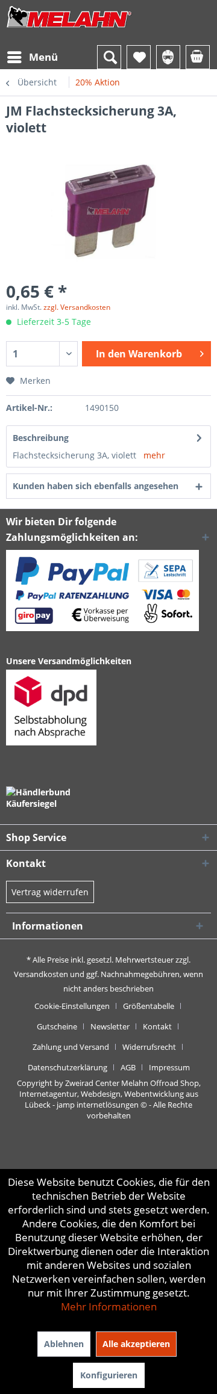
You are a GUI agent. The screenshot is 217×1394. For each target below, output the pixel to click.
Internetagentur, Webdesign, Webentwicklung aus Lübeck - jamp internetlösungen (108, 1099)
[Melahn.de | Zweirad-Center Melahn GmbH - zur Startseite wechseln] (69, 28)
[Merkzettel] (139, 57)
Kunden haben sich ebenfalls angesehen (95, 486)
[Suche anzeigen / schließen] (109, 57)
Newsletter (110, 1026)
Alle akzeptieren (136, 1343)
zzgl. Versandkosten (76, 307)
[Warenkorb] (198, 57)
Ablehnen (64, 1343)
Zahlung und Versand (71, 1046)
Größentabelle (148, 1006)
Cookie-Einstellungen (72, 1006)
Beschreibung (41, 437)
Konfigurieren (108, 1375)
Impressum (169, 1067)
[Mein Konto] (168, 57)
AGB (128, 1067)
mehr (154, 455)
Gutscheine (57, 1026)
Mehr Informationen (109, 1306)
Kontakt (157, 1026)
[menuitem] (32, 57)
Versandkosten (41, 974)
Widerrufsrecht (149, 1046)
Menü (43, 57)
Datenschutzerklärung (67, 1067)
